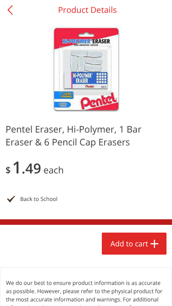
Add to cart (129, 244)
